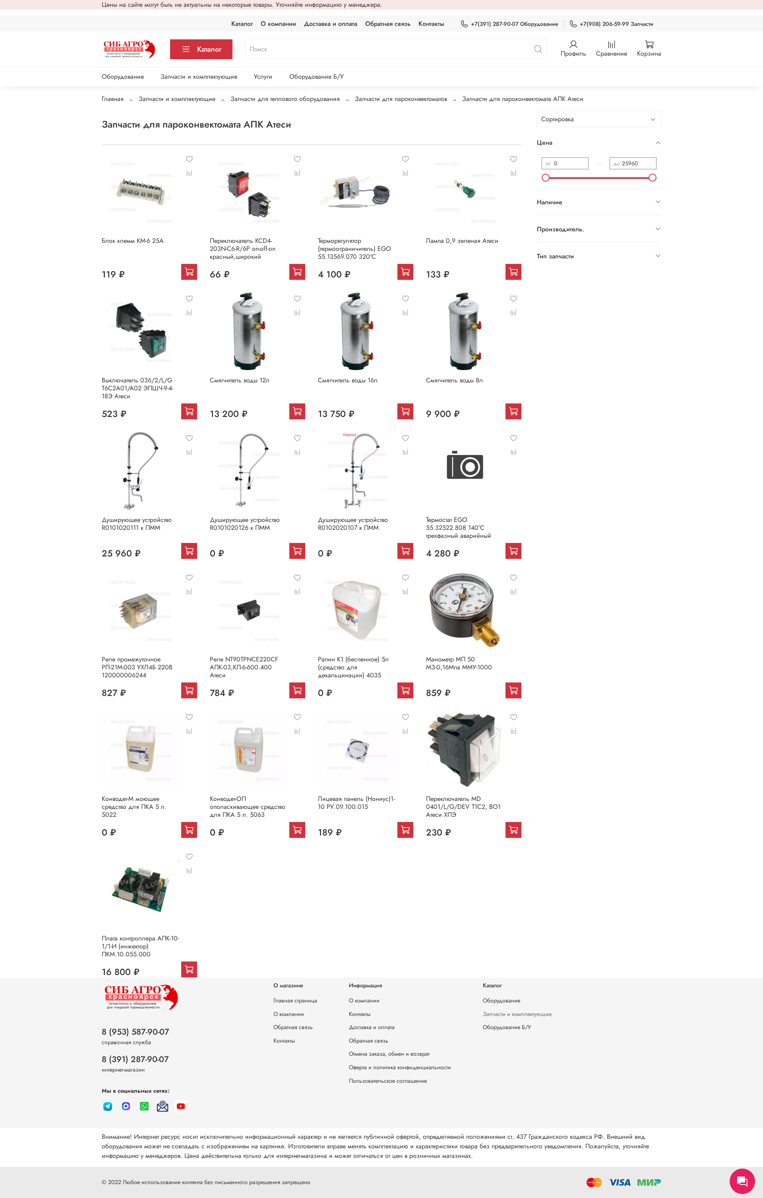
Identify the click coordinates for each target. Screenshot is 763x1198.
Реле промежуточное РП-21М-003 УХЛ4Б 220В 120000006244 (137, 667)
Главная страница (295, 1000)
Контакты (431, 23)
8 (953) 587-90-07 (135, 1032)
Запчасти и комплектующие (199, 76)
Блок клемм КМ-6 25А (133, 240)
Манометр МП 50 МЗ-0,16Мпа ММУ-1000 (459, 663)
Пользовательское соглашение (388, 1081)
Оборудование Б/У (316, 76)
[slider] (546, 178)
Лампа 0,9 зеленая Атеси (462, 240)
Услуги (263, 76)
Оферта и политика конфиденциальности (400, 1067)
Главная (113, 98)
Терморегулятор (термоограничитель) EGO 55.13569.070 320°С (354, 248)
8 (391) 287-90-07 (135, 1059)
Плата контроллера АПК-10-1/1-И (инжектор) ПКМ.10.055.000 (140, 946)
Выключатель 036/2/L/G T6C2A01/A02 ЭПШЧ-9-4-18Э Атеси (137, 388)
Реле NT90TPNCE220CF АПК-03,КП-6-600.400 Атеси (244, 667)
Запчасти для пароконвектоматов (401, 98)
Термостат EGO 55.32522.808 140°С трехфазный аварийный (458, 527)
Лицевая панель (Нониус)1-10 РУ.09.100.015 (356, 802)
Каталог (242, 23)
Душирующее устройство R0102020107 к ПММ (353, 523)
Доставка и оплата (330, 23)
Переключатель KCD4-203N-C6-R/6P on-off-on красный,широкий (242, 248)
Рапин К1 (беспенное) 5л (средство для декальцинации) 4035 (353, 667)
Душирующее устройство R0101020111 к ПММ (137, 523)
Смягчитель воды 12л (239, 380)
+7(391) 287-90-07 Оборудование (514, 24)
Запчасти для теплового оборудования (285, 98)
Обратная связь (388, 23)
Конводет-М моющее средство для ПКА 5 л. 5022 (134, 806)
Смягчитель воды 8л (454, 380)
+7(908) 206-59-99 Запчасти (616, 24)
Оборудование (123, 76)
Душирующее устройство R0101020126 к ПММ (245, 523)
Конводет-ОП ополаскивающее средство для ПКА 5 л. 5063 (247, 806)
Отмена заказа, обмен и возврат (389, 1054)
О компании (278, 23)
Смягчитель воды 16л (348, 380)
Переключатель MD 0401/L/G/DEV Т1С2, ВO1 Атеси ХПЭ (463, 806)
